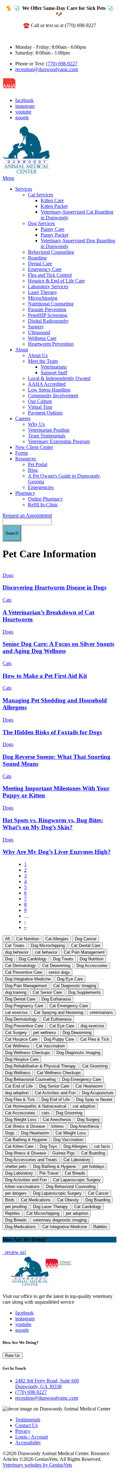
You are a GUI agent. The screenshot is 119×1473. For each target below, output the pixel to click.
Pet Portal (37, 464)
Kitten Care (52, 200)
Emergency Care (45, 269)
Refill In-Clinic (43, 504)
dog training (15, 992)
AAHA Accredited (47, 384)
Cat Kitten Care (19, 1146)
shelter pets (16, 1166)
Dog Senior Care (54, 1086)
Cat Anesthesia (57, 1119)
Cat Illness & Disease (25, 1126)
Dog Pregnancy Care (24, 1005)
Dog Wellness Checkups (27, 1052)
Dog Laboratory (19, 1173)
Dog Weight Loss (20, 1119)
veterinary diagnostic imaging (60, 1220)
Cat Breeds (75, 1173)
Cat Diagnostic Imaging (74, 985)
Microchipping (42, 298)
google (22, 117)
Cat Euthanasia (57, 1019)
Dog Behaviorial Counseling (30, 1079)
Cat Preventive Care (23, 972)
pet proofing (16, 1206)
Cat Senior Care (47, 992)
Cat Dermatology (20, 965)
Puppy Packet (54, 235)
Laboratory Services (48, 286)
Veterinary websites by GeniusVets (37, 1465)
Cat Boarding (93, 1153)
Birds (10, 1200)
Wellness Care (42, 338)
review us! (15, 1252)
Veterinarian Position (48, 430)
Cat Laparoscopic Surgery (77, 1179)
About (21, 349)
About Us (38, 355)
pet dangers (16, 1193)
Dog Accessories (92, 965)
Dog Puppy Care (59, 1039)
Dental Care (40, 263)
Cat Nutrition (27, 938)
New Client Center (34, 447)
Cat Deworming (56, 965)
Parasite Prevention (47, 309)
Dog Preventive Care (24, 1025)
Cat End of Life (19, 1086)
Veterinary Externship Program (59, 441)
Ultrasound (39, 332)
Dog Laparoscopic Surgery (57, 1193)
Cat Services (40, 194)
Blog (33, 470)
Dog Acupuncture (97, 1092)
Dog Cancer (85, 938)
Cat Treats (14, 945)
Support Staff (54, 372)
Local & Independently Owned (59, 378)
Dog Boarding (97, 1200)
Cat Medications (36, 1200)
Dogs (10, 1133)
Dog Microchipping (48, 945)
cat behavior (46, 952)
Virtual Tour (40, 407)
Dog (8, 958)
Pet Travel (48, 1173)
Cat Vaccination (50, 1046)
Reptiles (12, 1213)
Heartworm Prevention (51, 344)
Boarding (37, 257)
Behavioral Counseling (51, 252)
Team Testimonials (46, 435)
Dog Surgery (88, 1119)
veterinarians (101, 1012)
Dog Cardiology (33, 958)
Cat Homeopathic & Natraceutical (35, 1106)
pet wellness (44, 1032)
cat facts (102, 1146)
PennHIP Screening (47, 315)
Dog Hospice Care (21, 1059)
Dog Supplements (84, 992)
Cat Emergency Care (69, 1005)
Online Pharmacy (45, 499)
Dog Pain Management (26, 985)
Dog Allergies (75, 1146)
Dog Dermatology (21, 1019)
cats (46, 1112)
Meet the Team (43, 361)
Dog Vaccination (68, 1139)
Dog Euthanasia (56, 999)
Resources (25, 458)
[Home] (26, 172)
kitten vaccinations (22, 1186)
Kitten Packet (54, 206)
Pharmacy (25, 493)
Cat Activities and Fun (55, 1092)
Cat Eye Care (62, 1025)
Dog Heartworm (35, 1133)
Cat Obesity (68, 1200)
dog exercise (92, 1025)
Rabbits (100, 1226)
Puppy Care (52, 229)
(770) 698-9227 (61, 63)
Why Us (36, 424)
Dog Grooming (69, 1112)
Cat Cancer (98, 1193)
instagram (25, 106)
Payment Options (45, 412)
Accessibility (28, 1442)
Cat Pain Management (84, 952)
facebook (24, 100)
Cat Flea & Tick (94, 1039)
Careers (22, 418)
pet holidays (93, 1166)
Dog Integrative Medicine (28, 979)
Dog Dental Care (20, 999)
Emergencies (41, 487)
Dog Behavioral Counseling (71, 1186)
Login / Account (31, 1437)
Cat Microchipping (42, 1213)
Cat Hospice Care (21, 1039)
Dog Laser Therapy (50, 1206)
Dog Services (41, 223)
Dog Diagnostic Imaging (78, 1052)
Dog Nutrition (91, 958)
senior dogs (59, 972)
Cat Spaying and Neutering (58, 1012)
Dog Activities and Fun (26, 1179)
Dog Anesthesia (84, 1126)
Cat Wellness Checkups (59, 1072)
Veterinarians (54, 367)
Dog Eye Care (70, 979)
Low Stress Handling (49, 389)
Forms (21, 453)
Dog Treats (63, 958)
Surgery (36, 326)
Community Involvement (53, 395)
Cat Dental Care (85, 945)
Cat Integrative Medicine (64, 1226)
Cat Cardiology (87, 1206)
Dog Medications (20, 1226)
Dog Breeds (16, 1220)
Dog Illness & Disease (25, 1153)
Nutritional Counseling (51, 303)
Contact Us (26, 1425)
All (7, 938)
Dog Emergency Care (81, 1079)
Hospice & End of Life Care (56, 280)
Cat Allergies (57, 938)
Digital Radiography (48, 321)
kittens (57, 1126)
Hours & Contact (20, 36)
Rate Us (12, 1355)
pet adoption (77, 1213)
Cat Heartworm (89, 1086)
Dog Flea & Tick (20, 1099)
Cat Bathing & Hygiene (26, 1139)
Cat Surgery (16, 1032)
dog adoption (17, 1092)
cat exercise (16, 1012)
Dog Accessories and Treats (31, 1159)
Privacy (22, 1431)
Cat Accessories (20, 1112)
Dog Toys (48, 1146)
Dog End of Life (55, 1099)
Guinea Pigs (63, 1153)
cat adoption (84, 1106)
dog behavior (17, 952)
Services (23, 189)
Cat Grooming (95, 1066)
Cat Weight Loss (71, 1133)
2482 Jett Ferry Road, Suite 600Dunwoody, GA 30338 (47, 1383)
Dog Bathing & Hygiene (54, 1166)
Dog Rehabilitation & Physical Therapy (40, 1066)
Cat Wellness (17, 1046)
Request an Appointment (27, 515)
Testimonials (27, 1419)
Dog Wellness (17, 1072)
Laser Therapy (42, 292)
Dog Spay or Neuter (94, 1099)
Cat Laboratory (76, 1159)
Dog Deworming (77, 1032)
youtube (23, 111)
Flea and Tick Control (50, 275)
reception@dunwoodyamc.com (46, 69)
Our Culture (40, 401)
